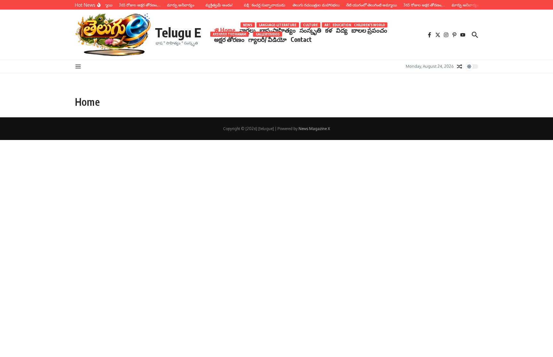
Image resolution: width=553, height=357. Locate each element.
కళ (328, 30)
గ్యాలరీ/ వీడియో (267, 39)
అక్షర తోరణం (229, 39)
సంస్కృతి (310, 30)
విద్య (342, 30)
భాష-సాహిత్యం (278, 30)
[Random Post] (459, 66)
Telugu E (178, 32)
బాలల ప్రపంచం (369, 30)
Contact (301, 39)
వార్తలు (247, 30)
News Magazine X (314, 128)
